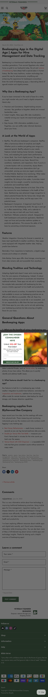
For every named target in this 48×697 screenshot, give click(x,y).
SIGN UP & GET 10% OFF (12, 362)
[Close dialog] (45, 334)
